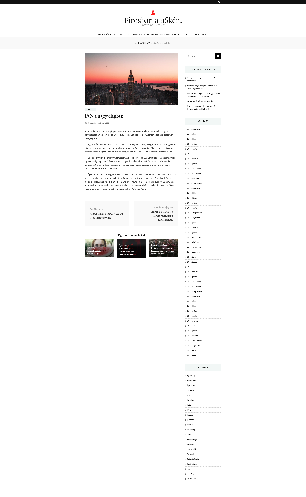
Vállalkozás (191, 479)
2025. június (192, 198)
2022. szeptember (194, 291)
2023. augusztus (193, 252)
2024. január (192, 232)
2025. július (191, 193)
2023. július (191, 257)
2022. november (194, 286)
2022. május (192, 311)
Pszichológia (192, 439)
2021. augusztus (193, 345)
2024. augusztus (194, 218)
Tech (189, 469)
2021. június (192, 355)
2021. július (191, 350)
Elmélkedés (192, 380)
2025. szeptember (194, 183)
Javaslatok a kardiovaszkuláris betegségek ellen (157, 34)
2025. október (193, 178)
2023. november (194, 237)
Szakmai (190, 454)
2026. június (192, 139)
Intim (189, 405)
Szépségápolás (193, 459)
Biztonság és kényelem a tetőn (200, 101)
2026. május (192, 144)
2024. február (192, 227)
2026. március (193, 154)
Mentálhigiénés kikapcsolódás (94, 252)
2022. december (194, 281)
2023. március (192, 272)
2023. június (192, 262)
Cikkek (188, 34)
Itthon (189, 410)
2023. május (192, 267)
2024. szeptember (194, 213)
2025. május (192, 203)
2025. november (194, 173)
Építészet (191, 385)
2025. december (194, 168)
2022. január (192, 331)
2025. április (192, 208)
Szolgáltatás (192, 464)
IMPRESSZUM (200, 34)
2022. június (192, 306)
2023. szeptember (194, 247)
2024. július (191, 222)
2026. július (191, 134)
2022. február (192, 326)
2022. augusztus (194, 296)
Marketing (191, 429)
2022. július (191, 301)
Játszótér (190, 420)
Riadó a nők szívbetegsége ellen (113, 34)
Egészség (90, 109)
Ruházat (190, 444)
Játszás (190, 415)
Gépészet (191, 395)
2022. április (192, 316)
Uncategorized (193, 474)
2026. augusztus (194, 129)
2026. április (192, 149)
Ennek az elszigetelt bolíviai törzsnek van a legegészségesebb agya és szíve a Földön (162, 249)
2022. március (193, 321)
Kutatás (190, 425)
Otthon (190, 434)
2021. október (192, 335)
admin (93, 123)
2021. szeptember (194, 340)
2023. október (193, 242)
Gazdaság (191, 390)
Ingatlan (190, 400)
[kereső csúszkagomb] (219, 2)
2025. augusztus (194, 188)
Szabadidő (191, 449)
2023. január (192, 277)
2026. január (192, 164)
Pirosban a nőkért (153, 20)
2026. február (192, 159)
